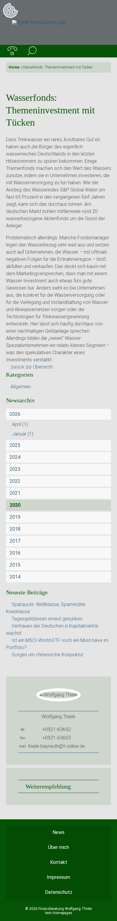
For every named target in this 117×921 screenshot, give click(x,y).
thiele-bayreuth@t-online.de (56, 746)
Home (14, 67)
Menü (104, 51)
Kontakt (58, 862)
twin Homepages (58, 913)
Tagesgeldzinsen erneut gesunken (47, 619)
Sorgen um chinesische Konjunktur (47, 654)
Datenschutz (58, 892)
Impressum (58, 877)
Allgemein (20, 386)
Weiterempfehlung (48, 786)
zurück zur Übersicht (31, 367)
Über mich (58, 847)
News (58, 832)
